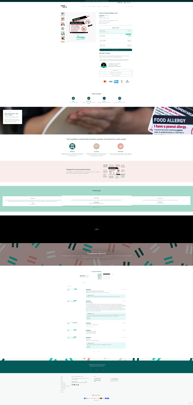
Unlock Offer (106, 205)
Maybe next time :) (106, 210)
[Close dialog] (115, 191)
